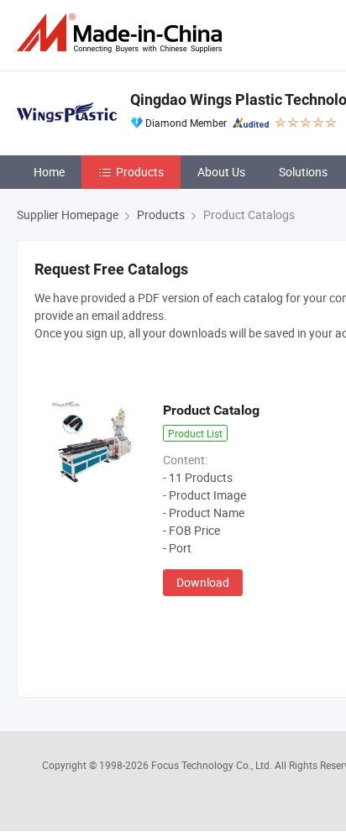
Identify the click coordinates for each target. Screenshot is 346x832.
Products (140, 172)
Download (202, 582)
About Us (221, 172)
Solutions (303, 172)
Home (49, 172)
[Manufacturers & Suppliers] (122, 33)
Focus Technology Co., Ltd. (213, 765)
